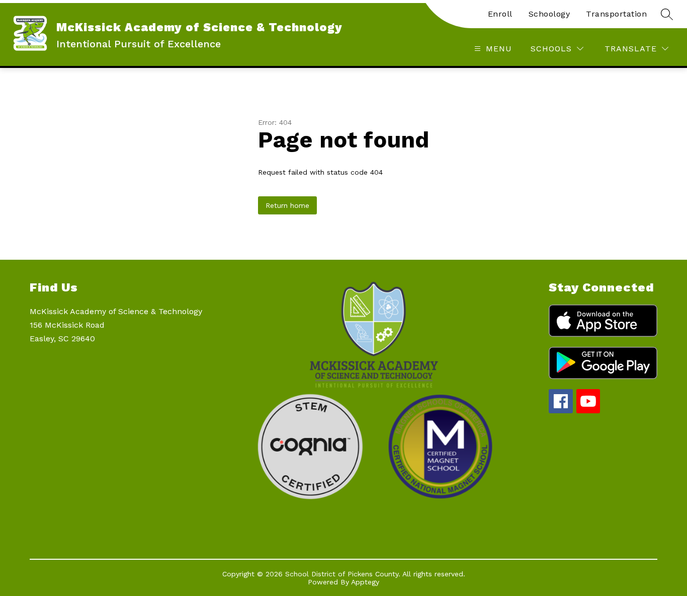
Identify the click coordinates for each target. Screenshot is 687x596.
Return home (287, 205)
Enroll (500, 14)
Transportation (616, 14)
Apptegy (365, 582)
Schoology (549, 14)
